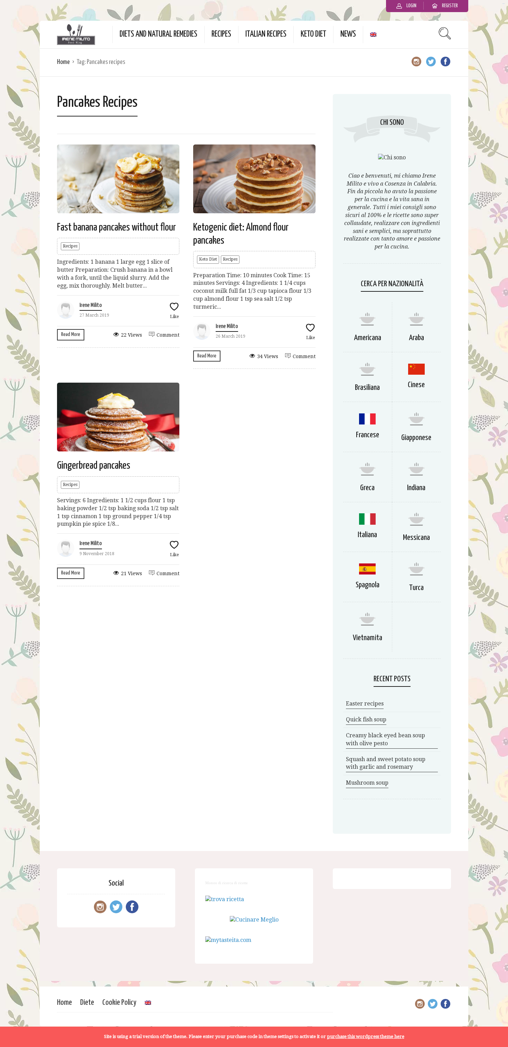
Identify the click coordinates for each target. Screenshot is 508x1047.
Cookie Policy (119, 1003)
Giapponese (416, 438)
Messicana (416, 538)
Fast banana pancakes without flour (116, 227)
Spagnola (367, 585)
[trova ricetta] (224, 899)
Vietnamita (367, 638)
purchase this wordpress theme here (365, 1036)
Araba (416, 338)
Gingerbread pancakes (93, 465)
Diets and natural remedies (158, 34)
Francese (367, 435)
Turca (416, 588)
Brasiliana (367, 388)
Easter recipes (365, 703)
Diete (87, 1003)
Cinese (416, 385)
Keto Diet (313, 34)
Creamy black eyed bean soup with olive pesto (385, 739)
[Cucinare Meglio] (254, 919)
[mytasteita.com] (228, 940)
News (348, 34)
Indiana (416, 488)
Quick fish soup (366, 719)
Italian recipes (265, 34)
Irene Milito (90, 305)
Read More (70, 334)
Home (63, 62)
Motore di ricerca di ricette (226, 883)
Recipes (221, 34)
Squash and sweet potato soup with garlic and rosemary (385, 763)
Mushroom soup (367, 782)
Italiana (367, 535)
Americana (367, 338)
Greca (367, 488)
